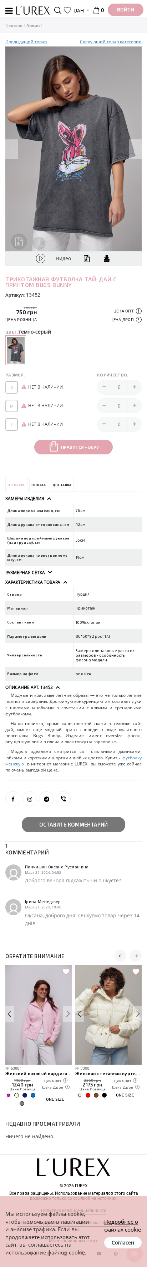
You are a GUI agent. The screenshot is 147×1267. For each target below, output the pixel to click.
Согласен (123, 1242)
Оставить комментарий (73, 824)
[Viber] (63, 798)
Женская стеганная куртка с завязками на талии (108, 1073)
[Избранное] (67, 10)
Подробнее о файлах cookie (122, 1225)
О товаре (16, 485)
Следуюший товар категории (111, 42)
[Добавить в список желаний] (66, 972)
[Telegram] (46, 798)
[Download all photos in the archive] (19, 241)
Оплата (38, 485)
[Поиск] (59, 10)
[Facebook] (12, 798)
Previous (11, 149)
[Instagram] (29, 798)
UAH (79, 10)
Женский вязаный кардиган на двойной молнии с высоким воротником (38, 1073)
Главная (13, 26)
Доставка (62, 485)
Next (135, 149)
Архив (33, 26)
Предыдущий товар (26, 42)
